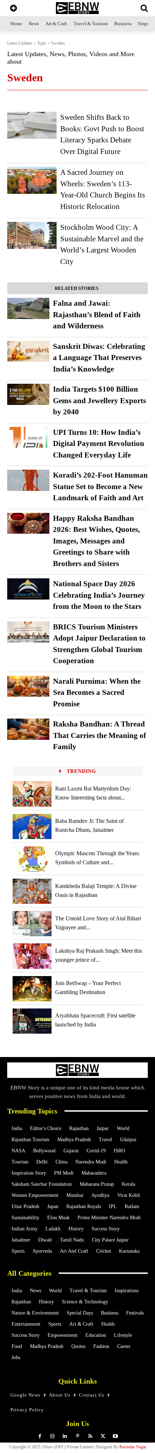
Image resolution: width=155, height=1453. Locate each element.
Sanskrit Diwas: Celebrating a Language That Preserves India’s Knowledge (99, 357)
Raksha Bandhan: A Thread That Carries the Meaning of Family (99, 735)
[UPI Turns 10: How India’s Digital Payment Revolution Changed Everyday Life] (28, 437)
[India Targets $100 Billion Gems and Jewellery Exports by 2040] (28, 394)
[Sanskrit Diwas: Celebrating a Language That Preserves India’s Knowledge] (28, 351)
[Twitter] (103, 1436)
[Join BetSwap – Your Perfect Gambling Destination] (32, 988)
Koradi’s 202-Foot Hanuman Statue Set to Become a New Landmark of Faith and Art (100, 486)
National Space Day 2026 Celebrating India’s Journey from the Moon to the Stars (99, 595)
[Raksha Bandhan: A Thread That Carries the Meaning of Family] (28, 729)
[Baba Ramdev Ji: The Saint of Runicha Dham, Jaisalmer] (32, 826)
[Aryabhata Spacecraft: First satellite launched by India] (32, 1021)
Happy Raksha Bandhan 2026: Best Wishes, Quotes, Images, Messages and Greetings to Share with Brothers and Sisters (96, 541)
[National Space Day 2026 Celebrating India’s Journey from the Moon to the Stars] (28, 589)
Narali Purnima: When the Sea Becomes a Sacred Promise (97, 692)
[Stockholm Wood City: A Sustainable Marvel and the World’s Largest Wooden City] (32, 235)
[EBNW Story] (77, 8)
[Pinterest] (77, 1436)
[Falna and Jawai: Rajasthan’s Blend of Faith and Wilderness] (28, 308)
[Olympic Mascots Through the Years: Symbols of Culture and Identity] (32, 858)
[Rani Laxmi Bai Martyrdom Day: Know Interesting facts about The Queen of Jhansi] (32, 793)
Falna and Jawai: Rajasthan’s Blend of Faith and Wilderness (97, 314)
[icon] (13, 9)
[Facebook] (40, 1436)
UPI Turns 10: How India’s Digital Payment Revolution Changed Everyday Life (98, 443)
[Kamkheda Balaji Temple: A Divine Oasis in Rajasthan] (32, 891)
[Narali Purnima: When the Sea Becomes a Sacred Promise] (28, 686)
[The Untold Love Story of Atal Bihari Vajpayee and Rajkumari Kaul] (32, 923)
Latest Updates (19, 43)
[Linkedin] (65, 1436)
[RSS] (90, 1436)
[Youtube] (115, 1436)
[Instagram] (52, 1436)
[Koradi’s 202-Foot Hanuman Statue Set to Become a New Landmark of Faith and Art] (28, 480)
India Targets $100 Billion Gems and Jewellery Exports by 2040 (99, 400)
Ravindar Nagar (132, 1446)
